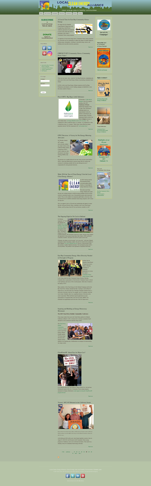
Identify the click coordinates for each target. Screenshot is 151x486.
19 (74, 451)
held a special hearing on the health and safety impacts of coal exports (63, 226)
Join (100, 469)
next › (76, 453)
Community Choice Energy (47, 68)
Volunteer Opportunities (46, 69)
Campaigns (54, 13)
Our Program (44, 70)
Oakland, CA (104, 161)
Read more (90, 47)
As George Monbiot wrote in (73, 120)
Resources (61, 13)
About (41, 13)
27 (72, 453)
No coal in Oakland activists (71, 243)
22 (81, 451)
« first (63, 451)
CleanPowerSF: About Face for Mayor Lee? (71, 352)
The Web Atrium (80, 480)
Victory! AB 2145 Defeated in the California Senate (74, 402)
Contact (80, 13)
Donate (75, 13)
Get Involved (47, 13)
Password (43, 83)
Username (43, 79)
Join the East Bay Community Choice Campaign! (48, 66)
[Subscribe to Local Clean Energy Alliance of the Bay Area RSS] (58, 456)
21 (79, 451)
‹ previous (68, 451)
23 (84, 451)
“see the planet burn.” (83, 126)
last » (80, 453)
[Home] (75, 6)
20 (76, 451)
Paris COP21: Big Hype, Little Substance (71, 97)
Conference (68, 13)
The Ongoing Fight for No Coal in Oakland (71, 216)
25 (88, 451)
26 (91, 451)
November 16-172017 (104, 158)
